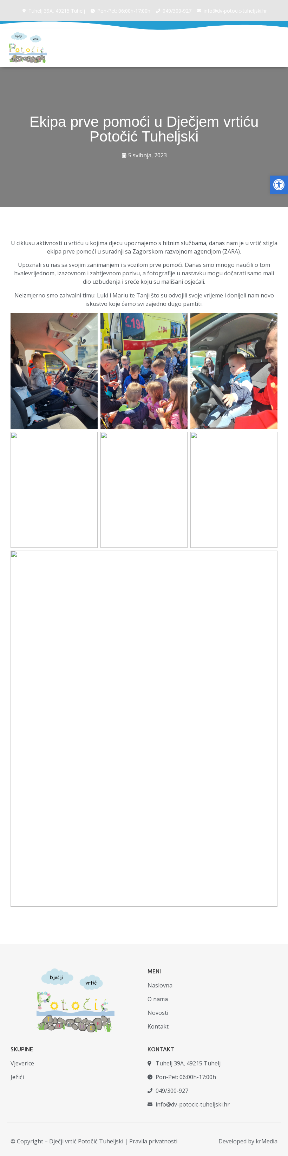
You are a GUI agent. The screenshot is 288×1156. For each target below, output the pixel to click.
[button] (279, 185)
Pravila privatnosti (153, 1141)
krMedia (266, 1141)
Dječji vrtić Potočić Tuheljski (86, 1141)
